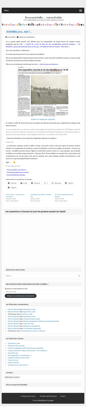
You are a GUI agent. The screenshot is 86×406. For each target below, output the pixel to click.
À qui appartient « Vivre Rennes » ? (19, 355)
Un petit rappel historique (48, 396)
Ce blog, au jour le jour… (28, 396)
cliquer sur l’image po (39, 119)
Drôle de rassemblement (31, 326)
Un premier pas (13, 353)
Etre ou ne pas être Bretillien (16, 385)
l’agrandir (51, 119)
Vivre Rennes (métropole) (32, 328)
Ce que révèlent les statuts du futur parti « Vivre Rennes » (27, 350)
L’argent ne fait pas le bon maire (18, 358)
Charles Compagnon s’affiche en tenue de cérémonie (41, 321)
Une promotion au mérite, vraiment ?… (33, 331)
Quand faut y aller (29, 309)
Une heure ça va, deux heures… (18, 365)
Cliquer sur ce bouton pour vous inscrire (20, 296)
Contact (62, 396)
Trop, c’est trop (28, 324)
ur (47, 119)
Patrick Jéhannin (13, 309)
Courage (50, 400)
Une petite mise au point (31, 319)
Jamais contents (13, 362)
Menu (6, 10)
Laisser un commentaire (27, 37)
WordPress (42, 400)
